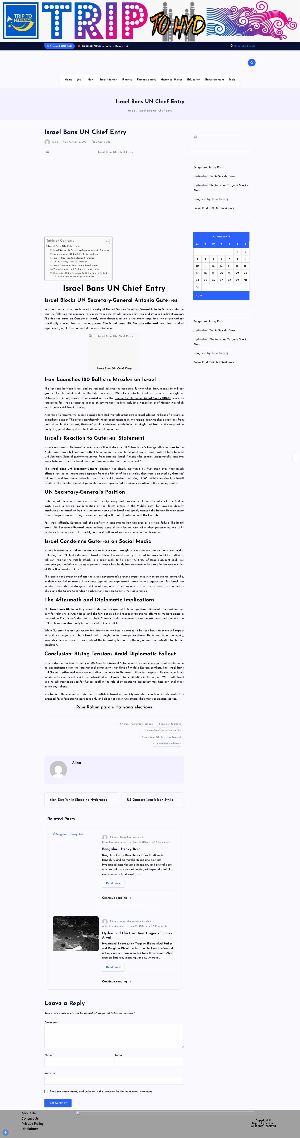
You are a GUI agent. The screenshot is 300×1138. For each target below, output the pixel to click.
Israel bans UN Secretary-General (162, 737)
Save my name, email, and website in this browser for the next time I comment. (101, 1091)
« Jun (199, 295)
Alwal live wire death (113, 926)
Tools (232, 79)
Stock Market (108, 79)
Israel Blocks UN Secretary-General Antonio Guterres (81, 250)
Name (49, 1055)
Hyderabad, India (245, 46)
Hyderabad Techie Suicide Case (214, 176)
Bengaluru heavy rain (132, 837)
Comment (51, 1022)
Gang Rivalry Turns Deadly (211, 199)
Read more (113, 883)
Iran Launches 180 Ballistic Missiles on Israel (76, 254)
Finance (127, 79)
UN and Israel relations (168, 743)
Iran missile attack (170, 724)
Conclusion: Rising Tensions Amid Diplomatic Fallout (80, 273)
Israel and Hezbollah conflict (165, 730)
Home (68, 79)
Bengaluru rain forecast (115, 842)
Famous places (146, 79)
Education (193, 79)
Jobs (80, 79)
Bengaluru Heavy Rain (208, 167)
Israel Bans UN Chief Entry (155, 111)
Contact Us (30, 1118)
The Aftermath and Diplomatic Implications (76, 269)
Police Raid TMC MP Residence (214, 208)
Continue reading (115, 897)
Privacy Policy (33, 1124)
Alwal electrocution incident (135, 921)
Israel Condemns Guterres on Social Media (75, 265)
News (91, 79)
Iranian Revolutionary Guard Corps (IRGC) (143, 398)
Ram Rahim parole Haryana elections (76, 277)
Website (49, 1073)
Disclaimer (30, 1129)
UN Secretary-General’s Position (70, 262)
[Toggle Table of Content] (105, 241)
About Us (29, 1113)
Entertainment (214, 79)
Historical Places (171, 79)
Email (119, 1055)
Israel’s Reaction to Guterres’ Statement (74, 258)
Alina (55, 142)
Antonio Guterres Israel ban (137, 724)
